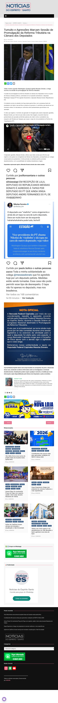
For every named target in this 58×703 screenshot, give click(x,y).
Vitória (47, 450)
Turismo (13, 488)
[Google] (11, 392)
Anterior (8, 422)
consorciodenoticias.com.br (11, 389)
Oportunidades (41, 450)
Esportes (22, 484)
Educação (17, 446)
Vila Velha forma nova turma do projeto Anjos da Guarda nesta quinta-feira (15, 457)
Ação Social (8, 519)
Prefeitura (40, 525)
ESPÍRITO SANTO (36, 523)
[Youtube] (9, 392)
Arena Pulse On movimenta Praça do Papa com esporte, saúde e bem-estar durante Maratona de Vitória (28, 622)
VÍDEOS (45, 41)
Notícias (41, 41)
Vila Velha (18, 453)
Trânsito (12, 453)
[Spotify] (7, 392)
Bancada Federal (9, 41)
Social (7, 453)
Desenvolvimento (9, 446)
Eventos (8, 486)
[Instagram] (5, 392)
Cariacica (20, 41)
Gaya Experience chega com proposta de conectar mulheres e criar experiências (42, 489)
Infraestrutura (16, 451)
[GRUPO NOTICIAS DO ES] (21, 585)
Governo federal (34, 41)
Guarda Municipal (15, 448)
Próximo (49, 422)
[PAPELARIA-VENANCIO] (29, 408)
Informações (8, 451)
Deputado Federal (26, 41)
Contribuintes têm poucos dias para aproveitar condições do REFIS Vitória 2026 (41, 455)
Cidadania (34, 521)
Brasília (15, 41)
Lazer (20, 486)
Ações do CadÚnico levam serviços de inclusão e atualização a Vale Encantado (14, 526)
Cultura (7, 484)
